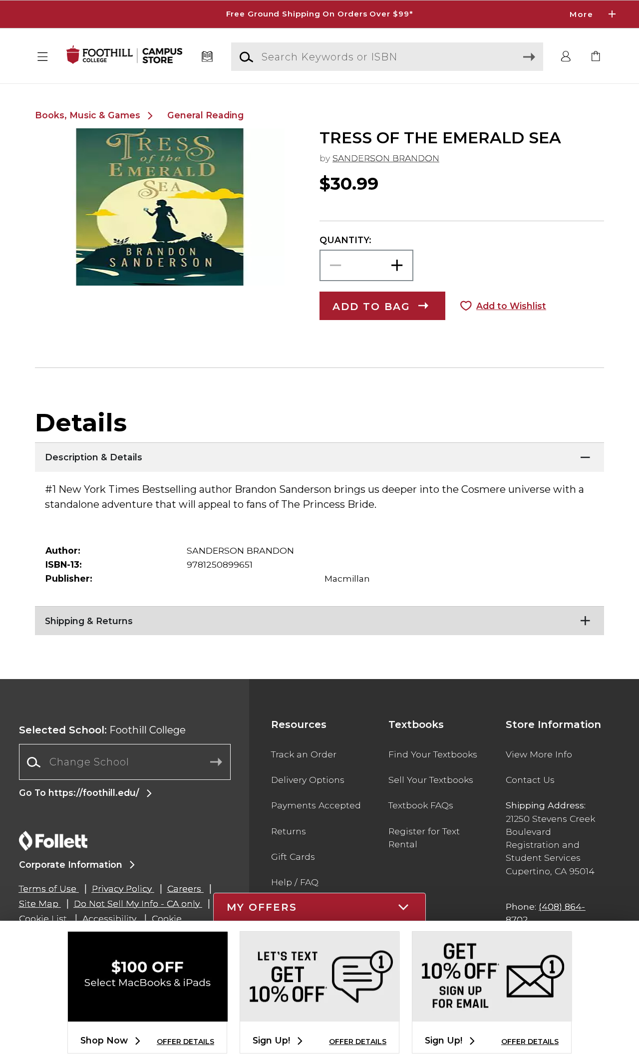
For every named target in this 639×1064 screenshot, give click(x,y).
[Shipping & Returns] (319, 619)
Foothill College (102, 730)
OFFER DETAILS (185, 1041)
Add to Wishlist (511, 306)
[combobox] (125, 762)
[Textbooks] (207, 56)
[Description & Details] (319, 455)
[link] (596, 56)
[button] (319, 14)
